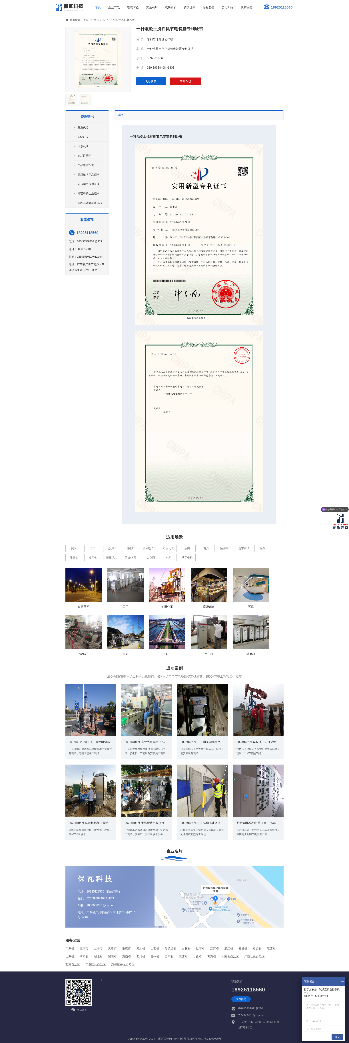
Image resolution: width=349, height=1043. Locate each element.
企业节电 (114, 7)
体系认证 (83, 146)
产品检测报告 (86, 165)
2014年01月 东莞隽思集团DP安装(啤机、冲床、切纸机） (161, 741)
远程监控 (208, 7)
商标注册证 (84, 155)
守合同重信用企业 (88, 184)
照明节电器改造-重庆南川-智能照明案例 (262, 822)
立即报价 (185, 81)
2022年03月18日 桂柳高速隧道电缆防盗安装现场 (212, 822)
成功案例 (170, 7)
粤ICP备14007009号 (209, 1038)
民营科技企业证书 (88, 193)
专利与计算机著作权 (122, 19)
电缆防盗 (133, 7)
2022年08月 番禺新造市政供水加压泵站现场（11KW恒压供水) (165, 822)
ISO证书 (83, 136)
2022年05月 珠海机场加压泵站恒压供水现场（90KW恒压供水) (109, 822)
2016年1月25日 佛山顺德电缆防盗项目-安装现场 (100, 741)
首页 (98, 7)
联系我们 (246, 7)
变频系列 (152, 7)
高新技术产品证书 (88, 174)
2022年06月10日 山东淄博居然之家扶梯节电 (209, 741)
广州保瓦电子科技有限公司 (171, 1038)
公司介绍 (227, 7)
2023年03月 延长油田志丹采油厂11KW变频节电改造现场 (273, 741)
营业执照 (83, 127)
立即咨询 (241, 999)
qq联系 (151, 81)
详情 (120, 115)
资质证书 (189, 7)
